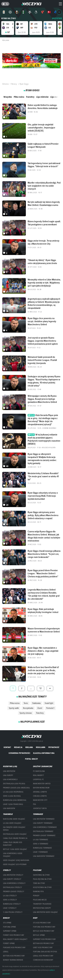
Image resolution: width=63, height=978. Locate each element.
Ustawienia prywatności (19, 753)
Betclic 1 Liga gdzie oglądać (15, 849)
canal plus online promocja (15, 838)
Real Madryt (38, 775)
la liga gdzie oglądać (12, 823)
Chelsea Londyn (39, 796)
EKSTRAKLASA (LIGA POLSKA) (14, 783)
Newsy (14, 83)
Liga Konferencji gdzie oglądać (12, 854)
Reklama (29, 747)
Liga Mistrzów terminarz (43, 819)
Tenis (26, 703)
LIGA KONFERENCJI (10, 779)
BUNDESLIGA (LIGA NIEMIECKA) (14, 800)
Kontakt (7, 747)
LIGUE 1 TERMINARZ (40, 852)
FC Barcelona (39, 771)
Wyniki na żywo (8, 18)
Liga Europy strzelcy (12, 879)
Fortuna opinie (9, 927)
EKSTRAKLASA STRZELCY (12, 887)
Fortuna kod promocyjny (44, 927)
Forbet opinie (9, 943)
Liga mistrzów (42, 96)
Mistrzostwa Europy (42, 908)
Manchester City (40, 800)
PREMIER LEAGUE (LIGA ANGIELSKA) (16, 788)
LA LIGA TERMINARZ (40, 839)
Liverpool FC (38, 779)
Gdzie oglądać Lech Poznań (14, 864)
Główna (5, 83)
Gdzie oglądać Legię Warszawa (16, 860)
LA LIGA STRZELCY (10, 895)
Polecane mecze (40, 900)
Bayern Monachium (41, 788)
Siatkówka (36, 703)
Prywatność (53, 747)
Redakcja (18, 747)
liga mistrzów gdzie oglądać (45, 912)
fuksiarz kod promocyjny (14, 947)
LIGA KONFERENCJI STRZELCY (14, 883)
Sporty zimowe (26, 712)
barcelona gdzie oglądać (14, 819)
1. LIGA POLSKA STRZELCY (12, 912)
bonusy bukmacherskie (13, 960)
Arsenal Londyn (40, 792)
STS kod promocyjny (42, 923)
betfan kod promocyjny (43, 943)
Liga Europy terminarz (42, 823)
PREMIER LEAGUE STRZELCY (13, 891)
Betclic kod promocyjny (43, 931)
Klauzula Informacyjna (43, 753)
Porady (36, 895)
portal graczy (31, 758)
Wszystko (8, 96)
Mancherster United (41, 783)
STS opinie (7, 923)
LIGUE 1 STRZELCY (10, 908)
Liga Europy (8, 775)
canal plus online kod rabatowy (12, 843)
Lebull (5, 951)
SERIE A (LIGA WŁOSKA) (12, 796)
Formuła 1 (50, 708)
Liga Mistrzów (9, 771)
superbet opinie (9, 931)
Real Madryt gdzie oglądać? (15, 939)
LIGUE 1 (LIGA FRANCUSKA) (13, 804)
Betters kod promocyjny (14, 956)
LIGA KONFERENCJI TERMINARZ (45, 827)
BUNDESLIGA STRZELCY (12, 904)
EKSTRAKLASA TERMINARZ (43, 831)
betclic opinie (39, 935)
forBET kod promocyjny (13, 935)
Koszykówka (28, 708)
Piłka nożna (19, 96)
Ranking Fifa (38, 891)
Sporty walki (14, 708)
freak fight (49, 703)
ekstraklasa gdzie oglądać (15, 834)
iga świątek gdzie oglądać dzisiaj (14, 828)
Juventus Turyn (39, 808)
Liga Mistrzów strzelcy (13, 875)
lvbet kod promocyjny (43, 947)
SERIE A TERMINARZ (40, 844)
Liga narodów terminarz (43, 856)
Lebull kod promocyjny (43, 956)
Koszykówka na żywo (42, 887)
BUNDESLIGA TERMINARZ (42, 848)
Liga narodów (9, 808)
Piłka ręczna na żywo (42, 879)
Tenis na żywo (39, 883)
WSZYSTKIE (57, 18)
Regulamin (40, 747)
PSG (34, 804)
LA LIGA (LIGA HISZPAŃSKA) (13, 792)
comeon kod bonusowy (43, 960)
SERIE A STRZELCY (10, 900)
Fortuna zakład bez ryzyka (45, 951)
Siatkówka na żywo (41, 875)
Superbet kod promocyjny (44, 939)
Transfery (30, 96)
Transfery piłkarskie (42, 904)
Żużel (39, 708)
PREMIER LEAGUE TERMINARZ (44, 835)
